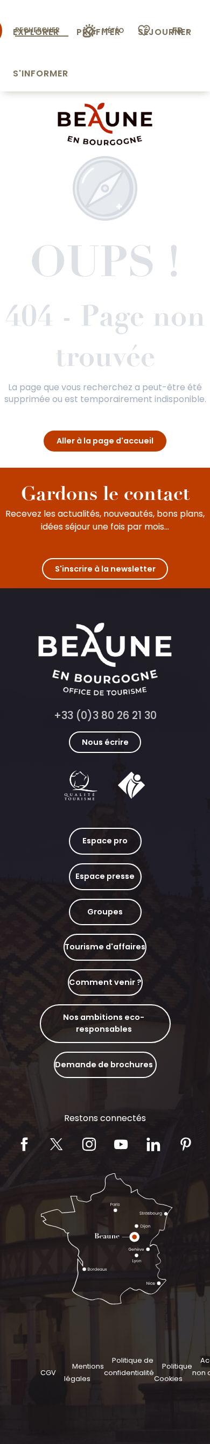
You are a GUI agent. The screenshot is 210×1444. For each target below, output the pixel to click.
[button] (182, 30)
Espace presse (105, 876)
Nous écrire (105, 742)
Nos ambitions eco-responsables (103, 1023)
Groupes (105, 911)
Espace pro (105, 840)
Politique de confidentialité (129, 1366)
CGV (48, 1372)
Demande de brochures (104, 1064)
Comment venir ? (105, 982)
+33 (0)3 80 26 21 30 (105, 715)
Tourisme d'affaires (105, 946)
